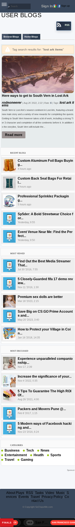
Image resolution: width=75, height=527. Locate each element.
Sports (55, 455)
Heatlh (39, 455)
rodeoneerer (12, 102)
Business (12, 450)
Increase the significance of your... (44, 376)
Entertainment (16, 455)
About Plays (15, 493)
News (45, 450)
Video (49, 493)
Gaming (27, 459)
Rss (21, 450)
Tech (30, 450)
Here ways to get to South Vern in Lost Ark (35, 95)
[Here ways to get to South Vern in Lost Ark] (38, 74)
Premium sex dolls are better (40, 297)
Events (24, 497)
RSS (29, 493)
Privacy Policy (52, 497)
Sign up (65, 5)
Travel (9, 459)
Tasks (39, 493)
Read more (13, 135)
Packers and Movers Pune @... (42, 409)
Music (60, 493)
